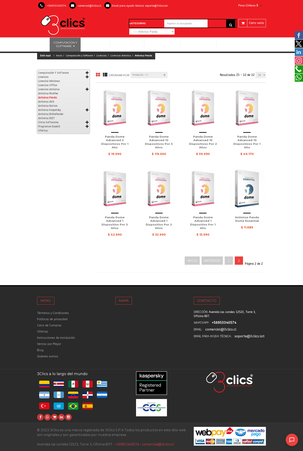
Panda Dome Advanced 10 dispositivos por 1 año (247, 142)
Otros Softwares (197, 44)
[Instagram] (68, 417)
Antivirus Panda (47, 97)
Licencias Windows (127, 44)
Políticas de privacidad (52, 319)
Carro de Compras (49, 325)
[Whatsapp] (47, 417)
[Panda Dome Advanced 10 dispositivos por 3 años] (159, 108)
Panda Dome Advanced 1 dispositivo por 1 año (203, 223)
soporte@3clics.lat (156, 5)
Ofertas (43, 130)
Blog (40, 350)
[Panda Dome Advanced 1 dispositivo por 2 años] (159, 189)
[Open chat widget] (292, 440)
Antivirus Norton (48, 105)
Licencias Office (95, 44)
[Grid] (98, 75)
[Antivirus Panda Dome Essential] (247, 189)
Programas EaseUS (233, 44)
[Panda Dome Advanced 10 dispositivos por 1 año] (247, 108)
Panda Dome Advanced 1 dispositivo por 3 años (115, 223)
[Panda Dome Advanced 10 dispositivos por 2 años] (203, 108)
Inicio (43, 44)
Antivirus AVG (46, 101)
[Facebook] (40, 417)
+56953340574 (56, 5)
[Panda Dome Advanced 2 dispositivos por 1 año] (115, 108)
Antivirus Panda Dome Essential (247, 219)
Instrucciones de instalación (56, 338)
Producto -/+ (140, 74)
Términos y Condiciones (53, 313)
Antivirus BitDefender (50, 114)
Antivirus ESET (46, 118)
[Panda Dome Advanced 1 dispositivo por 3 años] (115, 189)
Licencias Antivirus (160, 44)
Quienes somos (47, 356)
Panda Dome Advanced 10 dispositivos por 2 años (203, 142)
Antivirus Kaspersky (49, 110)
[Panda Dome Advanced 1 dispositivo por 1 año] (203, 189)
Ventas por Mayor (49, 344)
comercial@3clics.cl (89, 5)
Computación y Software (65, 44)
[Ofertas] (54, 417)
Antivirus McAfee (48, 93)
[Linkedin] (61, 417)
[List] (105, 75)
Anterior (212, 261)
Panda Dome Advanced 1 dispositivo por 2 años (159, 223)
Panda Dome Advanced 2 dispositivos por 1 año (114, 142)
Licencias (101, 55)
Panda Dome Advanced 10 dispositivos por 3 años (159, 142)
